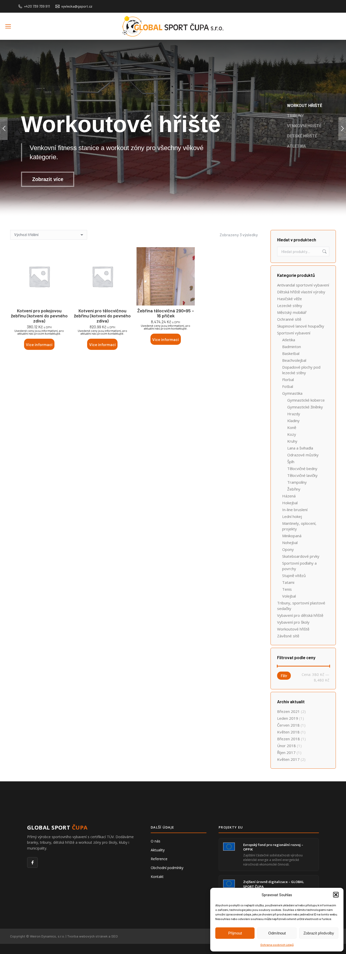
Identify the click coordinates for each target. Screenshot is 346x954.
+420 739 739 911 (37, 6)
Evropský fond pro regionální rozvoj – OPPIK (273, 847)
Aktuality (158, 850)
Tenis (287, 589)
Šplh (290, 461)
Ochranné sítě (289, 319)
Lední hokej (292, 516)
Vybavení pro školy (293, 622)
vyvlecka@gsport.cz (76, 6)
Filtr (284, 675)
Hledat (323, 251)
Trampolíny (297, 482)
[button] (335, 894)
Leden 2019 (287, 718)
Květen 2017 (288, 759)
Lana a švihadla (300, 448)
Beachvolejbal (294, 360)
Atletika (288, 339)
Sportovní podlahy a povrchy (299, 566)
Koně (291, 427)
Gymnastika (292, 393)
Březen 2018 (288, 738)
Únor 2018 (286, 745)
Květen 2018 (288, 731)
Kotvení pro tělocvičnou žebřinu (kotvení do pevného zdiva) (102, 315)
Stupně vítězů (294, 575)
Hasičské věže (289, 298)
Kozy (291, 434)
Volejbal (289, 596)
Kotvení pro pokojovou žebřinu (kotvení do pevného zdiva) (39, 315)
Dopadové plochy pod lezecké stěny (301, 370)
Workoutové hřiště (293, 629)
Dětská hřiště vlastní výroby (301, 291)
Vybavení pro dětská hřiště (300, 615)
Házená (289, 495)
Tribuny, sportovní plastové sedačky (301, 605)
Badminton (291, 346)
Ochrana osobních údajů (277, 944)
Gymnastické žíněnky (305, 406)
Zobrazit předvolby (318, 933)
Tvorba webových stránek (87, 936)
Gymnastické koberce (306, 400)
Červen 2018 (288, 725)
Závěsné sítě (288, 635)
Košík (337, 34)
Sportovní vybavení (293, 332)
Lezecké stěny (289, 305)
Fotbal (287, 386)
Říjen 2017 (286, 752)
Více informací (39, 344)
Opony (288, 549)
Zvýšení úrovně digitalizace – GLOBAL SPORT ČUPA (273, 884)
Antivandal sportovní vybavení (303, 284)
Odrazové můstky (303, 454)
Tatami (288, 582)
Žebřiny (293, 489)
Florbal (288, 379)
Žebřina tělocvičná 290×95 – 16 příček (165, 313)
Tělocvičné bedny (302, 468)
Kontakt (157, 876)
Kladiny (293, 420)
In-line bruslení (294, 509)
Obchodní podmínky (167, 867)
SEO (114, 936)
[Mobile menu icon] (8, 26)
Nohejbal (290, 542)
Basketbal (290, 353)
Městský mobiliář (291, 312)
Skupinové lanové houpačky (300, 326)
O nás (155, 841)
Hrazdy (293, 413)
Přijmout (235, 933)
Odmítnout (277, 933)
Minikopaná (291, 535)
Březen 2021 (288, 711)
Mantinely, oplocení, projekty (299, 526)
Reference (159, 858)
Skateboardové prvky (300, 556)
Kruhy (292, 441)
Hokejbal (290, 502)
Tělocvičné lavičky (302, 475)
